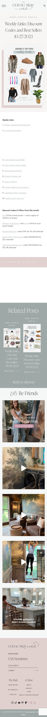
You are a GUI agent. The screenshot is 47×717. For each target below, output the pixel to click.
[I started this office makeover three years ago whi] (23, 562)
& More (29, 680)
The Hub (13, 680)
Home (13, 17)
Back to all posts (24, 381)
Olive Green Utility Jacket (15, 165)
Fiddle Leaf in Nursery (14, 198)
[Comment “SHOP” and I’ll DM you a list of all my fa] (23, 609)
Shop (29, 692)
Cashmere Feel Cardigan (15, 192)
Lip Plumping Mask (12, 130)
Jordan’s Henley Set (12, 176)
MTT (38, 712)
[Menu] (3, 5)
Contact (29, 688)
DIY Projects (13, 690)
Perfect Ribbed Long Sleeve (16, 187)
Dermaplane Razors (13, 170)
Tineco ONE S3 (10, 181)
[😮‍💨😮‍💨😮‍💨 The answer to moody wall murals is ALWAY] (23, 515)
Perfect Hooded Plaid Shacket (17, 124)
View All (32, 17)
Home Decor (13, 685)
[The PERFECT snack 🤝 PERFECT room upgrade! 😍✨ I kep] (23, 468)
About (29, 685)
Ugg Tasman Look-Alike (14, 159)
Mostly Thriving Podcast (29, 695)
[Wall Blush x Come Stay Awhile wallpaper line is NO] (23, 421)
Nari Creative (30, 712)
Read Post (9, 371)
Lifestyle (22, 17)
